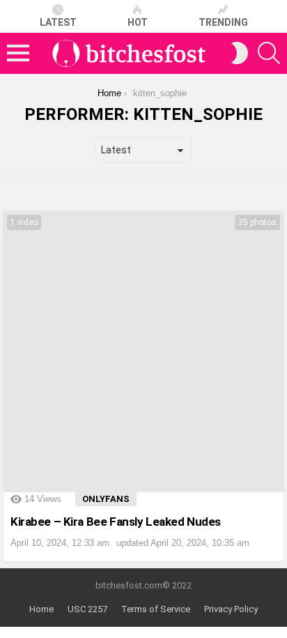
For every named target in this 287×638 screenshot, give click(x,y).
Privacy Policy (231, 609)
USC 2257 (87, 609)
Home (41, 609)
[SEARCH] (269, 53)
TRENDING (223, 22)
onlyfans (106, 499)
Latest (58, 22)
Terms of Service (155, 609)
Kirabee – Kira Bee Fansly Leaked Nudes (115, 522)
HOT (137, 22)
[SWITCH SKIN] (239, 53)
